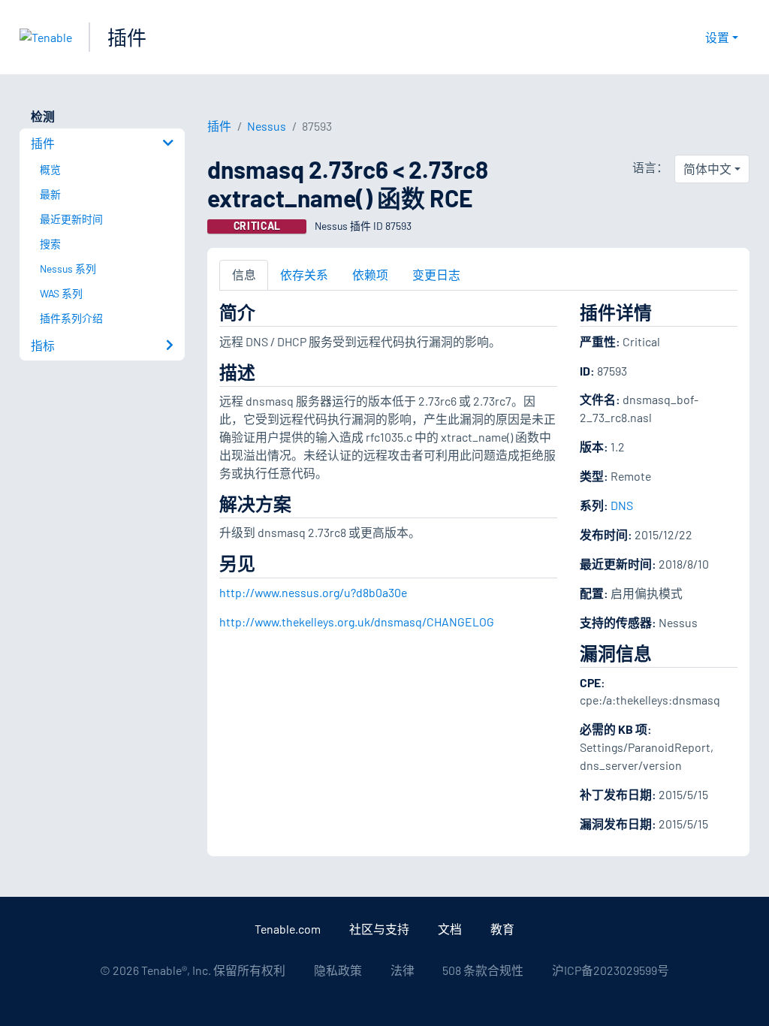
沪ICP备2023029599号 (610, 970)
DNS (622, 505)
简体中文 (707, 168)
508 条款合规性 (482, 970)
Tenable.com (288, 929)
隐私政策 (338, 970)
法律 (403, 970)
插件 (126, 37)
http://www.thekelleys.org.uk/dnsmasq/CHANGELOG (356, 621)
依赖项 (370, 274)
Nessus (266, 126)
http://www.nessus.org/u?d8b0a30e (313, 592)
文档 (450, 929)
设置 (717, 37)
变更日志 (436, 274)
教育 (502, 929)
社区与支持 (379, 929)
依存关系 (304, 274)
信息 (244, 274)
